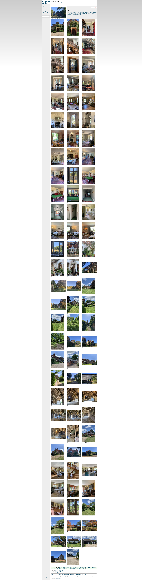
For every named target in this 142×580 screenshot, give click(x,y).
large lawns (94, 13)
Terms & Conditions (58, 578)
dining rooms (79, 13)
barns (88, 12)
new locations (45, 9)
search (46, 576)
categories (46, 7)
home (46, 5)
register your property (45, 577)
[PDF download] (94, 7)
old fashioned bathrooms (71, 13)
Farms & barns (57, 572)
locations (52, 2)
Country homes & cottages (59, 571)
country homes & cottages (82, 12)
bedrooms (89, 13)
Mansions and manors (59, 570)
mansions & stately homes (59, 2)
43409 (74, 2)
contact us (45, 10)
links (46, 13)
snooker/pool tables (70, 14)
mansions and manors (68, 2)
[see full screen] (92, 7)
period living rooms (93, 12)
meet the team (45, 11)
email (79, 574)
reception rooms (84, 13)
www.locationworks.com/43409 (91, 5)
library (46, 8)
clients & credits (45, 12)
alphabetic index (46, 6)
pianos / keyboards (77, 14)
